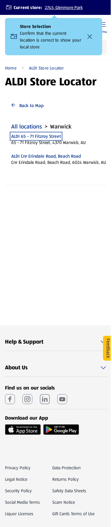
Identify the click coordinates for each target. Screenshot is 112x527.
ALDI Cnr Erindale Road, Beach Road (46, 156)
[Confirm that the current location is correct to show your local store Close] (89, 36)
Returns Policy (65, 479)
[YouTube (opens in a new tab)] (62, 399)
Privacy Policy (17, 468)
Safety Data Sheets (69, 491)
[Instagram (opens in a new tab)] (27, 399)
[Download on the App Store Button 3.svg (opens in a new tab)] (23, 429)
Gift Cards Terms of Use (73, 514)
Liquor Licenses (19, 514)
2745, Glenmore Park (64, 7)
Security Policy (18, 491)
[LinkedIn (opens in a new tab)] (45, 399)
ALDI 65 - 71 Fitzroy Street (36, 136)
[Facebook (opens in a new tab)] (10, 399)
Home (10, 68)
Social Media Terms (22, 502)
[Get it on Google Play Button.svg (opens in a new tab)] (61, 429)
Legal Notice (16, 479)
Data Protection (66, 468)
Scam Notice (63, 502)
